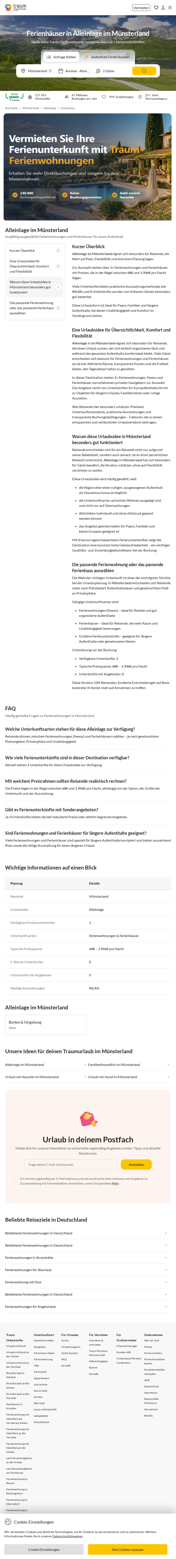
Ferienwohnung (43, 1359)
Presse (148, 1346)
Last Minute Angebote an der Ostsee (19, 1460)
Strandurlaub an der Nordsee (18, 1396)
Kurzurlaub (40, 1390)
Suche (64, 1340)
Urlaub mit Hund (16, 1346)
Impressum (150, 1392)
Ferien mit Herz (153, 1353)
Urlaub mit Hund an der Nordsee (17, 1364)
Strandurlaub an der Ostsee (18, 1385)
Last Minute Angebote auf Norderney (19, 1470)
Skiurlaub (39, 1403)
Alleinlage (50, 108)
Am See (38, 1397)
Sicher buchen (69, 1353)
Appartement (41, 1378)
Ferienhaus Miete (44, 1353)
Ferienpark (40, 1371)
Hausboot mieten (44, 1340)
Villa (36, 1365)
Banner (93, 1367)
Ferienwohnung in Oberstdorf (16, 1502)
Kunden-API (124, 1352)
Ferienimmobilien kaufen (154, 1361)
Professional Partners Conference (129, 1360)
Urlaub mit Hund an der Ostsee (17, 1354)
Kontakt (66, 1365)
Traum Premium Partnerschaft (98, 1353)
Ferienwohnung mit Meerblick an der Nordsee (17, 1433)
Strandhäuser (42, 1422)
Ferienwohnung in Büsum (16, 1481)
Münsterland (31, 108)
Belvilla (148, 1415)
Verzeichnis (151, 1409)
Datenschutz (151, 1386)
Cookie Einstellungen (44, 1549)
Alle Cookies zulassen (128, 1549)
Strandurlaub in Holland (15, 1375)
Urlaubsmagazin (70, 1346)
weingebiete (41, 1415)
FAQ (64, 1359)
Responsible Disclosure (151, 1401)
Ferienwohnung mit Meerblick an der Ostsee (17, 1448)
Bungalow (40, 1346)
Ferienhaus (68, 108)
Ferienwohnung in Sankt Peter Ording (17, 1512)
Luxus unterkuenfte (45, 1409)
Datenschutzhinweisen (67, 1536)
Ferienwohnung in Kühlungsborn (16, 1491)
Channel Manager (127, 1346)
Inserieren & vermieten (96, 1342)
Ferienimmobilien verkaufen (154, 1371)
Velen (12, 1028)
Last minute (40, 1384)
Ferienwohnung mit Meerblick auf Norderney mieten (17, 1418)
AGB (147, 1380)
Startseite (11, 108)
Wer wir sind (151, 1340)
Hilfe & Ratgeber (98, 1361)
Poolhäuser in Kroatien (14, 1406)
